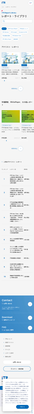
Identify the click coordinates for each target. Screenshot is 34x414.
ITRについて (8, 339)
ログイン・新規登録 (18, 369)
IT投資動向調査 (6, 35)
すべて (4, 28)
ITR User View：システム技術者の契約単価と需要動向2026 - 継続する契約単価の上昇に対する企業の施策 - (16, 179)
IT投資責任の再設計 (15, 258)
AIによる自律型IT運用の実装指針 (16, 239)
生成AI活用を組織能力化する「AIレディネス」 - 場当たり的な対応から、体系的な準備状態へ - (16, 266)
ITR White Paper (6, 39)
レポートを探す (9, 353)
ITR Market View (16, 35)
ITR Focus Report (12, 28)
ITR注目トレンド (24, 28)
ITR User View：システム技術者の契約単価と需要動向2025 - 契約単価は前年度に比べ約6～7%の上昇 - (16, 192)
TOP (3, 7)
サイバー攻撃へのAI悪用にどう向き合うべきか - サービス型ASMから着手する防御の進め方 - (16, 249)
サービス (7, 349)
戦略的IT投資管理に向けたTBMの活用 (16, 276)
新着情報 (7, 346)
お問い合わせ (17, 362)
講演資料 (16, 39)
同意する (22, 406)
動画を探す (8, 356)
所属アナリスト (9, 342)
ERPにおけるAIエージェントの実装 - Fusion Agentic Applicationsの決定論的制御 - (16, 230)
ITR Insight (14, 32)
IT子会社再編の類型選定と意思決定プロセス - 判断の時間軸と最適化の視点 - (16, 205)
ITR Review (5, 32)
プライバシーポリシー (11, 402)
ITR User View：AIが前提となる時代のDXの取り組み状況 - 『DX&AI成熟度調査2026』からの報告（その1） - (16, 217)
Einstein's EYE (23, 32)
